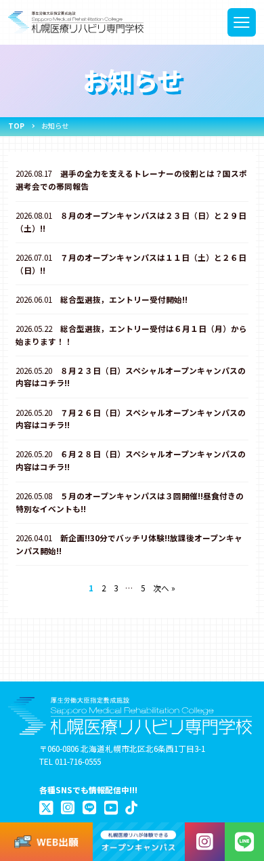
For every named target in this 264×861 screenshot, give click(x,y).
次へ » (164, 587)
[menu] (242, 22)
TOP (16, 126)
